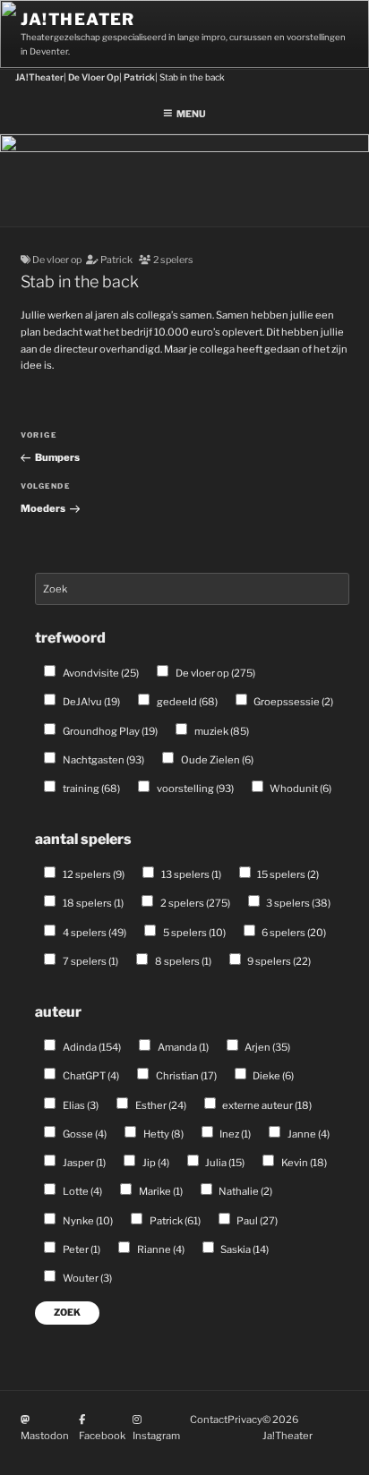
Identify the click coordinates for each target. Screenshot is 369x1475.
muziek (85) (221, 731)
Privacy (244, 1419)
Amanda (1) (182, 1047)
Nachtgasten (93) (102, 760)
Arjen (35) (266, 1047)
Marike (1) (160, 1191)
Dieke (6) (272, 1076)
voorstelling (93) (194, 788)
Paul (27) (256, 1221)
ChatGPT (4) (90, 1076)
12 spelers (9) (92, 874)
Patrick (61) (174, 1221)
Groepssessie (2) (292, 701)
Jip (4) (155, 1162)
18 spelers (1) (92, 903)
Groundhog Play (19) (109, 731)
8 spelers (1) (182, 961)
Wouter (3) (86, 1278)
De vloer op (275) (214, 673)
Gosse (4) (84, 1134)
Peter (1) (80, 1249)
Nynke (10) (87, 1221)
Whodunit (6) (299, 788)
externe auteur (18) (266, 1105)
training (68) (90, 788)
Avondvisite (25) (100, 673)
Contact (208, 1419)
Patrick (116, 260)
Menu (191, 114)
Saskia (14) (244, 1249)
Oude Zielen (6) (216, 760)
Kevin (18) (303, 1162)
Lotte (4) (81, 1191)
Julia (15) (224, 1162)
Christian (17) (185, 1076)
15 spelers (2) (287, 874)
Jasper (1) (83, 1162)
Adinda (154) (91, 1047)
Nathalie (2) (244, 1191)
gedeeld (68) (186, 701)
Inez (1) (234, 1134)
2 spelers (173, 260)
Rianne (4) (159, 1249)
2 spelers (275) (194, 903)
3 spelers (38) (297, 903)
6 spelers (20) (293, 932)
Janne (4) (308, 1134)
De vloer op (57, 260)
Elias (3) (80, 1105)
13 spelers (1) (190, 874)
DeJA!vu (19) (90, 701)
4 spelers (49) (93, 932)
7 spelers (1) (89, 961)
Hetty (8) (163, 1134)
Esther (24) (159, 1105)
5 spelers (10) (193, 932)
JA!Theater (78, 19)
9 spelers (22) (278, 961)
